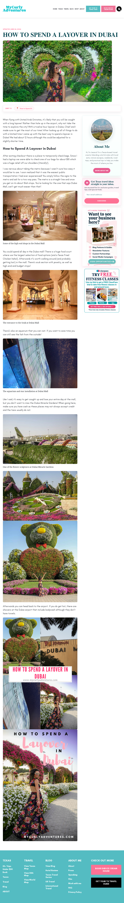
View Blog (50, 866)
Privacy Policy (74, 892)
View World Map (29, 880)
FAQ (70, 888)
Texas (60, 9)
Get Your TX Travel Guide (93, 8)
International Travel (52, 887)
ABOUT (6, 891)
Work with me (74, 883)
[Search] (119, 8)
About (82, 9)
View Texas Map (29, 867)
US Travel (50, 881)
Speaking (72, 875)
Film (70, 879)
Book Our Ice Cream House (108, 8)
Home (55, 9)
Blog (72, 9)
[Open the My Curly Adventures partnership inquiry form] (101, 237)
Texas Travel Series (52, 876)
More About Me (101, 171)
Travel (66, 9)
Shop (77, 9)
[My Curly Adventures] (15, 9)
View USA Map (28, 874)
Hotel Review (52, 870)
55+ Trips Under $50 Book (8, 869)
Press (71, 870)
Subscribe (101, 201)
